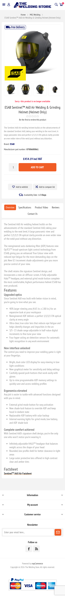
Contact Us (32, 213)
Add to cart (37, 167)
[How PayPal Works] (32, 591)
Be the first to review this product (32, 119)
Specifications (24, 207)
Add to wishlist (22, 186)
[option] (10, 89)
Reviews (55, 207)
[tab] (10, 207)
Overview (10, 207)
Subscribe (58, 532)
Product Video (41, 207)
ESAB (12, 143)
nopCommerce (37, 563)
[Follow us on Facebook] (28, 548)
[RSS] (36, 548)
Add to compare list (47, 186)
